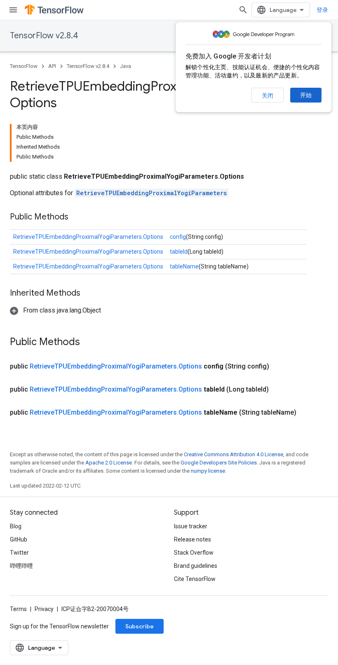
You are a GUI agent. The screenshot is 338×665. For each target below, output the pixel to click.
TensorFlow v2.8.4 (44, 35)
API (52, 66)
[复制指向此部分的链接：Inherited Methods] (88, 294)
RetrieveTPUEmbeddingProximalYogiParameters (151, 193)
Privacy (44, 609)
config (178, 236)
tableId (179, 251)
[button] (55, 310)
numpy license (208, 471)
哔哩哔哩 (21, 565)
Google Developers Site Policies (219, 463)
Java (125, 66)
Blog (15, 526)
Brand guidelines (195, 565)
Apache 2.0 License (108, 463)
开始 (306, 95)
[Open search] (243, 10)
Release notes (192, 539)
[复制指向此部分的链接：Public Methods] (76, 217)
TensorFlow (24, 66)
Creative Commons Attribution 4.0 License (233, 454)
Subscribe (139, 626)
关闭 (267, 95)
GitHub (18, 539)
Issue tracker (190, 526)
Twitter (19, 552)
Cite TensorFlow (195, 579)
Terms (18, 609)
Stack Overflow (194, 552)
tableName (184, 266)
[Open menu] (13, 10)
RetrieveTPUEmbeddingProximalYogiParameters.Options (88, 236)
